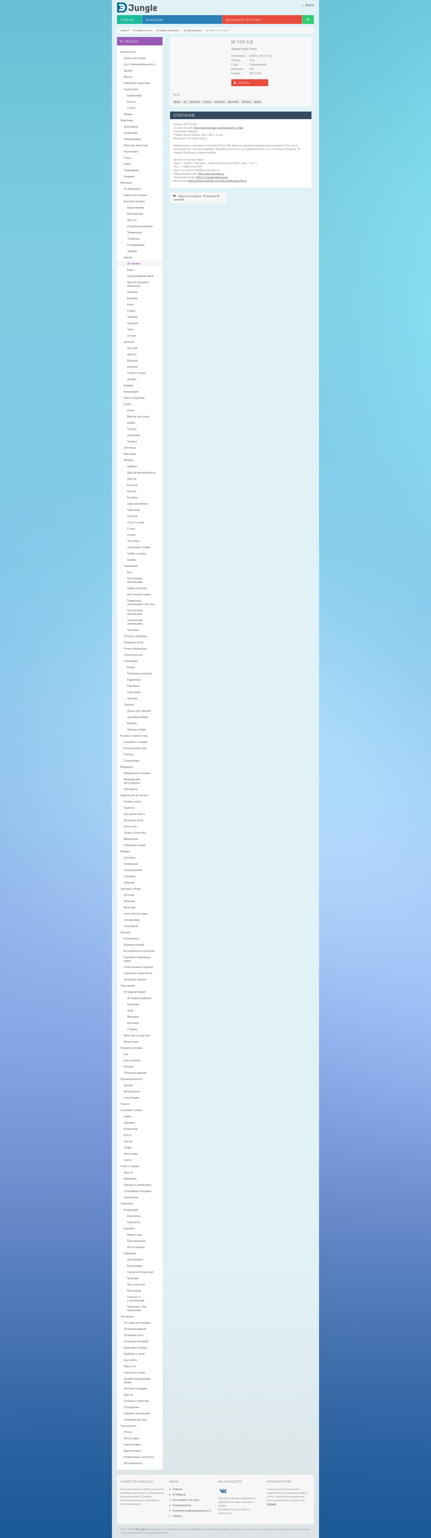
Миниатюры (131, 839)
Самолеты (133, 1222)
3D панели (133, 263)
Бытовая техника (134, 201)
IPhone (128, 1432)
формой (271, 1504)
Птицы (127, 157)
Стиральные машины (140, 226)
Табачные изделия (135, 1072)
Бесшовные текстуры (185, 1499)
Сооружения (131, 760)
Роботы (129, 754)
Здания (128, 70)
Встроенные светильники (134, 580)
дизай (257, 101)
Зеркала (132, 292)
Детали (128, 1085)
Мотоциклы (134, 1290)
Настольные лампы (139, 594)
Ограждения (131, 1407)
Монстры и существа (137, 1035)
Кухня (127, 404)
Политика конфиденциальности (191, 1510)
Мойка (131, 422)
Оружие (125, 932)
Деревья (129, 1122)
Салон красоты (133, 654)
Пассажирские (136, 1241)
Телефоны (133, 238)
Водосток (130, 1366)
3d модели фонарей (136, 1341)
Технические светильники (135, 622)
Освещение (131, 566)
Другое (132, 220)
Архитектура (128, 52)
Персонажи (127, 985)
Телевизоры (134, 232)
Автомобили (134, 1259)
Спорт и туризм (129, 1166)
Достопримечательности (139, 64)
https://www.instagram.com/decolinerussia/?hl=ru (217, 180)
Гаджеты (129, 807)
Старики (132, 1029)
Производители (181, 1505)
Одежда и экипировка (137, 1184)
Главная (177, 1489)
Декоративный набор (140, 276)
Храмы (128, 114)
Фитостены (130, 1153)
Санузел (129, 704)
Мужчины (133, 1023)
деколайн (233, 101)
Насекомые (131, 151)
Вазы (130, 269)
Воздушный (131, 1209)
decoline (246, 101)
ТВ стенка (133, 541)
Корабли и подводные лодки (137, 959)
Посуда (131, 429)
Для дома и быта (134, 814)
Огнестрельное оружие (138, 967)
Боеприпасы (131, 938)
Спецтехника (131, 1097)
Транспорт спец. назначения (137, 1308)
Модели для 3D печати (133, 795)
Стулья (131, 534)
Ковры (131, 310)
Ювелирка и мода (134, 845)
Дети (130, 1010)
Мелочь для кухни (138, 416)
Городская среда (134, 1372)
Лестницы (130, 447)
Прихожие (133, 510)
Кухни (130, 410)
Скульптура (131, 89)
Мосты (128, 76)
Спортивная (131, 926)
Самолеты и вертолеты (138, 973)
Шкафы (131, 379)
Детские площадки (135, 1388)
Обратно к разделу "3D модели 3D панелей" (196, 198)
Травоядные (131, 170)
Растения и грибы (131, 1110)
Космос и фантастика (133, 735)
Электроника (128, 1425)
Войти (309, 5)
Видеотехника (132, 1450)
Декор (128, 257)
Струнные (130, 876)
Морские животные (136, 145)
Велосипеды (134, 1265)
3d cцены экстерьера (137, 1322)
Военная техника (134, 944)
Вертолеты (133, 1216)
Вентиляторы (135, 213)
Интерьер (126, 182)
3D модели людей (134, 991)
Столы (131, 528)
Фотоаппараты (133, 1463)
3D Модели (179, 1494)
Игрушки (132, 360)
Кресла (131, 491)
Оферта (177, 1516)
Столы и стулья (136, 373)
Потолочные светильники (134, 612)
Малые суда (134, 1234)
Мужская (129, 907)
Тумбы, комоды (136, 553)
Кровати (132, 366)
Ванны (131, 667)
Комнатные (131, 1128)
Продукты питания (131, 1048)
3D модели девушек (139, 998)
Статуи (131, 108)
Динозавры (131, 126)
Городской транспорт (140, 1272)
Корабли (129, 1228)
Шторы (131, 335)
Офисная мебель (137, 503)
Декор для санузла (139, 710)
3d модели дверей (135, 1329)
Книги (130, 304)
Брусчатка (130, 1360)
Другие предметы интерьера (138, 284)
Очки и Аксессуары (136, 913)
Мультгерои (131, 1041)
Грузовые (133, 1278)
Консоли (132, 485)
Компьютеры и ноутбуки (139, 1457)
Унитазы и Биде (136, 729)
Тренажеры (131, 1197)
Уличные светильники (137, 1413)
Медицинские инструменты (132, 781)
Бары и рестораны (135, 195)
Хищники (129, 176)
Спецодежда (132, 919)
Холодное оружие (135, 979)
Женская (129, 901)
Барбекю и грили (134, 1353)
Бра (129, 572)
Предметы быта (133, 642)
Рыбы (127, 164)
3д (185, 101)
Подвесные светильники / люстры (140, 602)
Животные (126, 120)
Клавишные (131, 863)
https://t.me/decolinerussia (211, 177)
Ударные (129, 882)
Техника (132, 441)
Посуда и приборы (135, 636)
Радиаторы (134, 679)
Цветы (128, 1160)
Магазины (130, 454)
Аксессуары (131, 1438)
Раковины (133, 686)
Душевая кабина (137, 717)
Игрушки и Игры (133, 820)
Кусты (127, 1135)
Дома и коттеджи (134, 58)
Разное (124, 1104)
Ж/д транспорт (136, 1284)
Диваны (132, 466)
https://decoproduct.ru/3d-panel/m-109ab (218, 127)
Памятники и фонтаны (137, 83)
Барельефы (134, 95)
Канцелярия (131, 391)
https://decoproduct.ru (211, 173)
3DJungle (140, 1529)
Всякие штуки (132, 801)
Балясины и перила (135, 1347)
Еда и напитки (132, 1060)
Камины (128, 385)
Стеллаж (132, 516)
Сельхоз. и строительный (135, 1298)
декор (177, 101)
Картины (132, 298)
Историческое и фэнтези (139, 951)
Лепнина (132, 317)
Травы (127, 1147)
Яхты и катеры (135, 1247)
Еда (126, 1054)
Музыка (125, 851)
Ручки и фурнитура (135, 648)
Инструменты (132, 1091)
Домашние (130, 132)
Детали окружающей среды (137, 1380)
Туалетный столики (138, 547)
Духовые (129, 857)
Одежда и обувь (130, 888)
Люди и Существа (135, 832)
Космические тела (135, 748)
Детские (132, 348)
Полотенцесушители (139, 673)
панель (207, 101)
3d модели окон (133, 1335)
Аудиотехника (135, 207)
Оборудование (133, 870)
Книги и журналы (134, 397)
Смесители (133, 435)
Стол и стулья (135, 522)
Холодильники (135, 245)
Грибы (127, 1116)
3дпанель (195, 101)
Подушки (132, 323)
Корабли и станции (135, 742)
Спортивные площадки (137, 1191)
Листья (128, 1141)
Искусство (130, 826)
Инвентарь (130, 1178)
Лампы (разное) (137, 588)
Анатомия (133, 1004)
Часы (130, 329)
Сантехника (131, 661)
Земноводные (132, 139)
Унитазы (132, 698)
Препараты (130, 789)
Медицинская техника (137, 773)
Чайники (132, 251)
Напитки (129, 1066)
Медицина (126, 766)
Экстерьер (127, 1316)
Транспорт (126, 1203)
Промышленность (131, 1079)
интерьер (220, 101)
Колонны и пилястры (136, 1401)
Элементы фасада (135, 1419)
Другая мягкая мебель (141, 472)
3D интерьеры (132, 188)
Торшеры (133, 630)
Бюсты (131, 101)
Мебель (129, 460)
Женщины (133, 1016)
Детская (129, 341)
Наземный (130, 1253)
